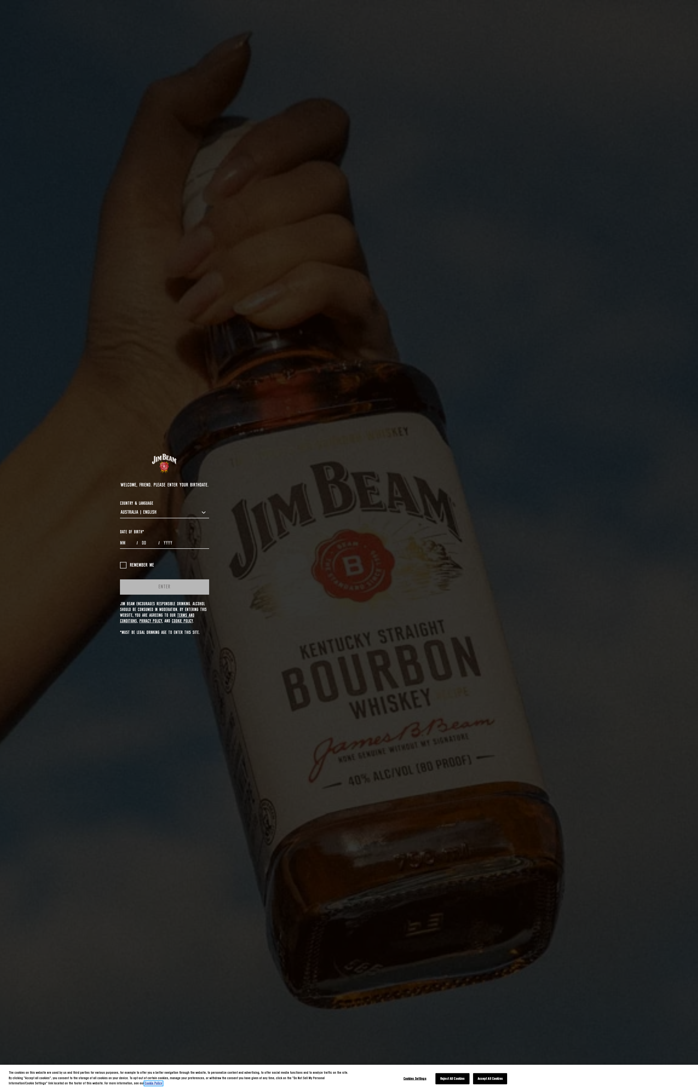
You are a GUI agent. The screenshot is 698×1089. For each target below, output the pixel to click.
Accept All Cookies (490, 1078)
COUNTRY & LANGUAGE (136, 503)
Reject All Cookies (452, 1078)
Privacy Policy (150, 621)
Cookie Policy (182, 621)
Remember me (142, 565)
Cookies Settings (415, 1078)
